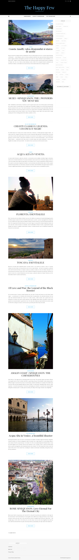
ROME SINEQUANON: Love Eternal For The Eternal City (30, 510)
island (64, 57)
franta (62, 52)
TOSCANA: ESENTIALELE (30, 262)
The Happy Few (39, 7)
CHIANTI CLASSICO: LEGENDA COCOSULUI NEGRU (30, 127)
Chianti (57, 45)
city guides (64, 45)
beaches (58, 40)
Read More (30, 67)
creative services (11, 1)
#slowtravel (59, 31)
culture (63, 48)
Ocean (62, 69)
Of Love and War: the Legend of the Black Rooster (30, 289)
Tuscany (64, 79)
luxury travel (63, 62)
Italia (57, 60)
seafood (61, 74)
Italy (57, 62)
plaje (67, 69)
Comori (30, 46)
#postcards (58, 26)
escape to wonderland (30, 285)
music (68, 67)
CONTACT (10, 546)
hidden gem (58, 57)
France (57, 52)
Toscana (58, 79)
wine (63, 81)
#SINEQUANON (27, 16)
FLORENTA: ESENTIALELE (30, 214)
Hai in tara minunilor (30, 124)
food (63, 50)
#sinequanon (59, 28)
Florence (58, 50)
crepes (57, 48)
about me (10, 549)
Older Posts (12, 532)
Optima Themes (17, 557)
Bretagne (64, 40)
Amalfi (65, 38)
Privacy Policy (11, 552)
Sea (56, 74)
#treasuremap (59, 38)
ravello (64, 72)
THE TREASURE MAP (50, 16)
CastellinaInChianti (60, 43)
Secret (67, 74)
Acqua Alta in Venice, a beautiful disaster (31, 435)
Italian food (64, 60)
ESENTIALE (30, 212)
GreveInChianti (59, 55)
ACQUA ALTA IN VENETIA (30, 154)
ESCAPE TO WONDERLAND (38, 16)
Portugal (58, 72)
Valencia (58, 81)
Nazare (57, 69)
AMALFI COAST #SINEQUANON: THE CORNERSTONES (30, 374)
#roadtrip (66, 26)
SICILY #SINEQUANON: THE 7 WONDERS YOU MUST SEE (31, 99)
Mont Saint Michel (60, 67)
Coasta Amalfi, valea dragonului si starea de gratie (31, 50)
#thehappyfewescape (60, 33)
